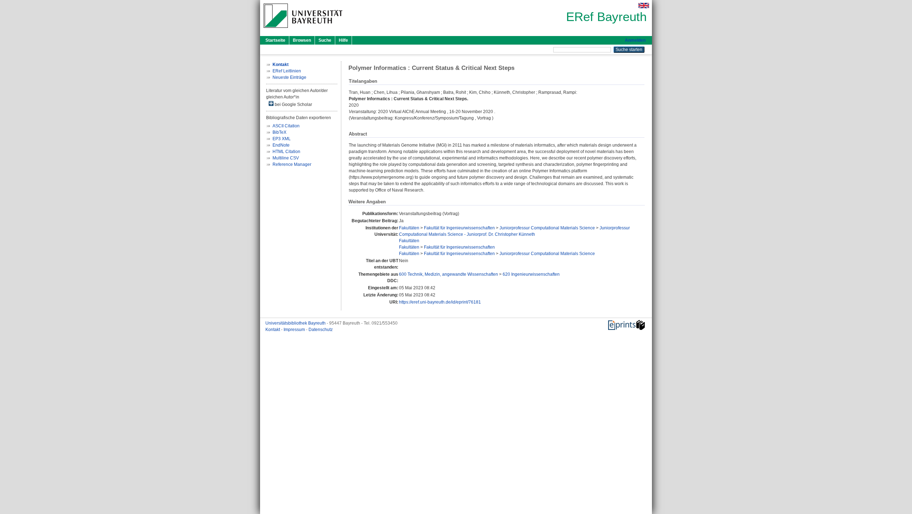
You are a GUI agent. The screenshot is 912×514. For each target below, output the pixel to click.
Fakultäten (409, 227)
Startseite (275, 40)
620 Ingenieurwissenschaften (531, 274)
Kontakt (273, 329)
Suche (324, 40)
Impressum (295, 329)
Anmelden (635, 40)
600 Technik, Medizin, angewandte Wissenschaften (448, 274)
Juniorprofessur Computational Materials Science (547, 227)
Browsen (302, 40)
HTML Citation (286, 151)
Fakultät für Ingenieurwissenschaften (459, 227)
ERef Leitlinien (287, 70)
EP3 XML (282, 138)
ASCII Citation (286, 125)
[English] (643, 5)
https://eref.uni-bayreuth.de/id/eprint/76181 (440, 302)
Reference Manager (292, 164)
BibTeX (279, 132)
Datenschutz (321, 329)
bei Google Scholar (293, 104)
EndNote (281, 145)
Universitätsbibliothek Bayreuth (296, 323)
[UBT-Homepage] (303, 29)
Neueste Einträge (289, 77)
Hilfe (343, 40)
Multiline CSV (286, 158)
